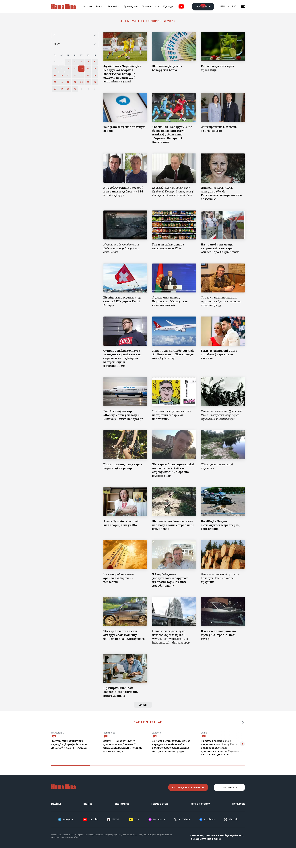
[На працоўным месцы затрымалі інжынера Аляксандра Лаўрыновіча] (223, 232)
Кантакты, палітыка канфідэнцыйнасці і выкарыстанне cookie (217, 837)
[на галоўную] (63, 6)
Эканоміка (114, 6)
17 (54, 736)
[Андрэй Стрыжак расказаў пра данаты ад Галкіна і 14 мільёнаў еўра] (125, 177)
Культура (168, 6)
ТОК (136, 819)
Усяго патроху (150, 6)
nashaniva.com (57, 837)
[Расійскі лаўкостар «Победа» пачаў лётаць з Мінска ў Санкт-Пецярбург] (125, 399)
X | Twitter (184, 819)
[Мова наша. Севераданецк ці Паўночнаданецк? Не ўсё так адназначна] (125, 232)
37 (106, 736)
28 (155, 736)
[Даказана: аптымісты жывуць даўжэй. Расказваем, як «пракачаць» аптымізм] (223, 177)
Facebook (209, 819)
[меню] (243, 6)
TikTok (115, 819)
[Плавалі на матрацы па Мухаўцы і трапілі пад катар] (223, 621)
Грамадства (131, 6)
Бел (222, 6)
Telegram (68, 819)
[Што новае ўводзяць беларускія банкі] (174, 58)
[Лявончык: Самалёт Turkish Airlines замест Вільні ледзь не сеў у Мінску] (174, 342)
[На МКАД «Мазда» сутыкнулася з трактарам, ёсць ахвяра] (223, 509)
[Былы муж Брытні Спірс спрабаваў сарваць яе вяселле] (223, 342)
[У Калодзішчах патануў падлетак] (223, 454)
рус (234, 6)
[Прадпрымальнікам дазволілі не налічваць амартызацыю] (125, 676)
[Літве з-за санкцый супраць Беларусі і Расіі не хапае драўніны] (223, 564)
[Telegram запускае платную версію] (125, 118)
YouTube (93, 819)
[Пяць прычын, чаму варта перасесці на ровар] (125, 454)
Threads (233, 819)
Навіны (87, 6)
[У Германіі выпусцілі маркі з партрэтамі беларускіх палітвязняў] (174, 399)
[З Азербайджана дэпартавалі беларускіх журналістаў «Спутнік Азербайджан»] (174, 564)
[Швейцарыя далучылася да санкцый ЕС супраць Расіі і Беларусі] (125, 285)
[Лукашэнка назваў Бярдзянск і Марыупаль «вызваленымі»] (174, 285)
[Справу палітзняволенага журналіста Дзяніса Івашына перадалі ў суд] (223, 285)
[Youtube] (181, 6)
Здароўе (156, 732)
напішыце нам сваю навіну (188, 787)
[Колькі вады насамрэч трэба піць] (223, 58)
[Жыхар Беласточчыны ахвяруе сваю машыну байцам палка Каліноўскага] (125, 621)
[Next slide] (242, 743)
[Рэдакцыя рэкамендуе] (243, 722)
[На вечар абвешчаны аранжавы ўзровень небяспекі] (125, 564)
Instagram (159, 819)
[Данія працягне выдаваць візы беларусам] (223, 118)
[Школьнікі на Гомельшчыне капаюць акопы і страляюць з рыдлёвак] (174, 509)
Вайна (99, 6)
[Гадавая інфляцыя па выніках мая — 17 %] (174, 232)
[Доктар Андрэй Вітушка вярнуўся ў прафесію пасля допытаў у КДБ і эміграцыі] (74, 744)
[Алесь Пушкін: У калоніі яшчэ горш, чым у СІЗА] (125, 509)
